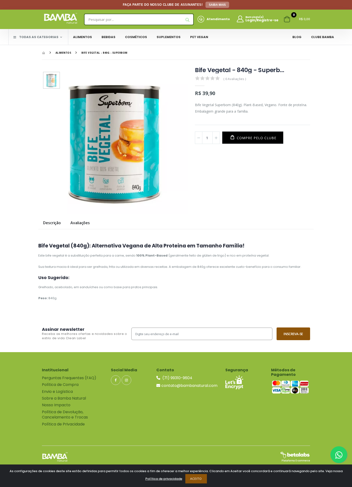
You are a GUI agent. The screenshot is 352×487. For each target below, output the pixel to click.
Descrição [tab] (52, 223)
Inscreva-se (293, 334)
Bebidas (108, 37)
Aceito (196, 478)
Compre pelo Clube (256, 138)
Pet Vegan (199, 37)
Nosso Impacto (56, 405)
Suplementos (169, 37)
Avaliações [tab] (80, 223)
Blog (296, 37)
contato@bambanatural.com (189, 385)
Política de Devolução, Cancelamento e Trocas (65, 414)
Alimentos (82, 37)
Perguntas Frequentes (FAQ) (69, 378)
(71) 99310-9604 (176, 378)
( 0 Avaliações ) (234, 79)
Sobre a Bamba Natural (64, 398)
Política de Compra (60, 384)
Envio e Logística (57, 391)
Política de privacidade (163, 478)
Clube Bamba (322, 37)
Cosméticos (136, 37)
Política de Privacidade (63, 424)
